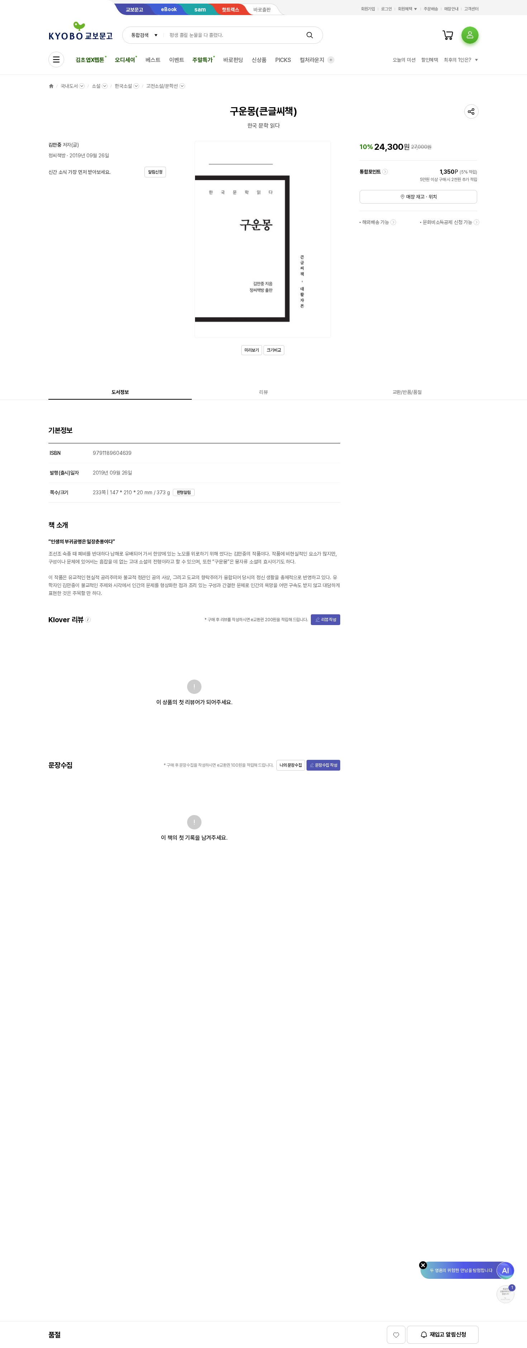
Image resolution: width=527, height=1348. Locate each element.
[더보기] (330, 59)
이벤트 (176, 60)
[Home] (51, 86)
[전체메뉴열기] (56, 59)
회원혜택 (405, 8)
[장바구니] (447, 35)
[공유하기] (471, 111)
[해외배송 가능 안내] (393, 222)
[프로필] (470, 35)
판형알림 (184, 492)
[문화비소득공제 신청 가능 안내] (476, 222)
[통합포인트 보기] (385, 172)
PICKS (283, 60)
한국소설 (123, 86)
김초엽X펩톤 (90, 60)
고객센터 (471, 8)
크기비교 (274, 350)
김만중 (54, 145)
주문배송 (431, 8)
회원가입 (368, 8)
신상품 (259, 60)
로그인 (386, 8)
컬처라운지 (312, 60)
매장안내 (451, 8)
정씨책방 (56, 155)
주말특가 (202, 60)
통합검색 (139, 35)
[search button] (309, 35)
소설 (96, 86)
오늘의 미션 (404, 60)
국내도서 (69, 86)
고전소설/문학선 (162, 86)
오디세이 (125, 60)
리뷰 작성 (328, 619)
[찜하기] (396, 1335)
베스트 (153, 60)
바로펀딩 (233, 60)
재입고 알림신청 (448, 1334)
